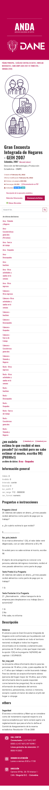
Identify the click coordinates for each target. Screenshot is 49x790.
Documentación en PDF (31, 184)
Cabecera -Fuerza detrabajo (6, 337)
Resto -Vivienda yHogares (6, 432)
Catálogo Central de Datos (26, 63)
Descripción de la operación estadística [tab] (19, 193)
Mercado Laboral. (25, 162)
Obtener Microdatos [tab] (14, 203)
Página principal (8, 63)
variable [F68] (7, 69)
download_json (41, 441)
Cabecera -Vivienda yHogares (6, 359)
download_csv (29, 441)
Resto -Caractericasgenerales (7, 421)
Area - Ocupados (8, 249)
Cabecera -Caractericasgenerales (7, 348)
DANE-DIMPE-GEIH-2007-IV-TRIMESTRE (25, 66)
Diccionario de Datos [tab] (35, 198)
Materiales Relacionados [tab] (14, 198)
